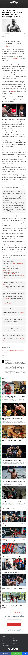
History (4, 416)
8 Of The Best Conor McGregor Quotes (11, 440)
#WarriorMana (6, 274)
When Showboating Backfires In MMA (11, 501)
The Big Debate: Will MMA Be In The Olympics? (13, 481)
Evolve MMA (6, 33)
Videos (14, 643)
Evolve (3, 638)
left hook (12, 91)
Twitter (12, 649)
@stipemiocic (21, 263)
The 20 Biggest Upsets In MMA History (11, 460)
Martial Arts (15, 640)
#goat (14, 263)
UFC (2, 33)
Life (3, 640)
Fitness (14, 638)
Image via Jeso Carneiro (7, 414)
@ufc (4, 284)
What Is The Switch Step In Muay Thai (11, 541)
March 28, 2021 (7, 288)
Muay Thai (4, 523)
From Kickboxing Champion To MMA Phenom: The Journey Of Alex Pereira (13, 397)
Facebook (9, 649)
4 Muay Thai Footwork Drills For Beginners (12, 525)
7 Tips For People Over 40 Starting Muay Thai (13, 556)
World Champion (5, 645)
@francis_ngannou (7, 270)
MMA (7, 46)
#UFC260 (13, 274)
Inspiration (4, 438)
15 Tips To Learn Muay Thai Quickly (11, 572)
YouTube (17, 649)
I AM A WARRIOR (14, 625)
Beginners (4, 479)
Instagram (14, 649)
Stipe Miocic (15, 58)
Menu (4, 6)
